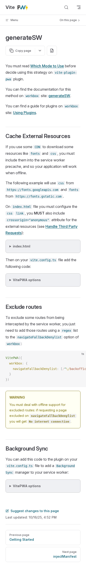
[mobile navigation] (78, 7)
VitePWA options (27, 280)
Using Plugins (24, 112)
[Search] (66, 7)
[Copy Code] (78, 358)
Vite (11, 7)
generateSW (59, 95)
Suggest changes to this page (35, 511)
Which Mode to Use (47, 66)
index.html (21, 246)
